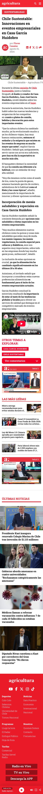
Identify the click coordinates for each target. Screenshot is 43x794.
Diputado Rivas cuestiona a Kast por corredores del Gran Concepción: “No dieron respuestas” (20, 658)
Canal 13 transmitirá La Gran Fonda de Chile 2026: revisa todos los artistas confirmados (29, 421)
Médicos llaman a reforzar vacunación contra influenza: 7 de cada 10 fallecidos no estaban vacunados (21, 617)
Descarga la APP (22, 779)
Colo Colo (6, 700)
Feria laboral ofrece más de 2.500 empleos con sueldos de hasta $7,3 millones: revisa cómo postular (28, 448)
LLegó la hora (8, 728)
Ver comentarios (15, 360)
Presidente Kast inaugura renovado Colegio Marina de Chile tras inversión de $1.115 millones (21, 536)
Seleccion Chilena (6, 705)
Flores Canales (15, 44)
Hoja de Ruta (8, 740)
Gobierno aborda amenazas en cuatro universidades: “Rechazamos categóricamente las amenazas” (21, 576)
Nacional (27, 712)
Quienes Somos (31, 728)
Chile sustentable (13, 354)
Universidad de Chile (9, 712)
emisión (24, 87)
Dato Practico (30, 700)
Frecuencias (29, 736)
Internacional (30, 708)
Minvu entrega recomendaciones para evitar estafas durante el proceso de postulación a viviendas (13, 408)
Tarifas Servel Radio (9, 756)
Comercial (7, 750)
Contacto (27, 732)
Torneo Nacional (10, 717)
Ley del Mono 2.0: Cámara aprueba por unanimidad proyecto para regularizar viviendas (13, 434)
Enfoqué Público (10, 736)
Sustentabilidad (14, 12)
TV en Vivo (21, 772)
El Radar (6, 732)
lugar (33, 102)
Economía (28, 704)
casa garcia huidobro (15, 349)
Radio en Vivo (21, 766)
